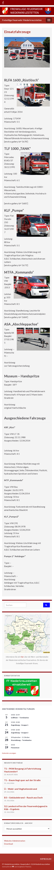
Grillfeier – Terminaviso (20, 718)
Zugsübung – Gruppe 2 (19, 733)
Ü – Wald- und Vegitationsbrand (20, 789)
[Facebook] (3, 2)
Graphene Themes (24, 867)
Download (8, 844)
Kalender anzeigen (9, 753)
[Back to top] (47, 863)
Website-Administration (14, 841)
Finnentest (15, 748)
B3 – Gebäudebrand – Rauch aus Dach (23, 797)
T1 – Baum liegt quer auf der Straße (22, 780)
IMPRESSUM (45, 859)
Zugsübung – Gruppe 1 (19, 725)
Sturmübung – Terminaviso (21, 740)
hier (22, 657)
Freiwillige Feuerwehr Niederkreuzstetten (22, 20)
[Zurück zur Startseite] (27, 11)
